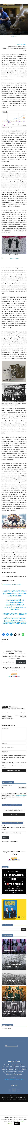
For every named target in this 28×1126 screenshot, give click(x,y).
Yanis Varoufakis (21, 44)
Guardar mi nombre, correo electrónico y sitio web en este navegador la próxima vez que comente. (14, 757)
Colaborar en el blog (6, 1075)
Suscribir (5, 837)
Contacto (14, 1075)
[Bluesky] (18, 1066)
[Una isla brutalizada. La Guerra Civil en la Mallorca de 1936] (14, 938)
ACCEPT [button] (17, 1123)
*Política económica (13, 706)
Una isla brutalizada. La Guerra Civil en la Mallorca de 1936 (13, 941)
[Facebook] (9, 1066)
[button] (2, 2)
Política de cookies (22, 1075)
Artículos (6, 5)
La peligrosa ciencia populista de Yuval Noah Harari (13, 973)
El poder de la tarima (9, 927)
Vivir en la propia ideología (14, 614)
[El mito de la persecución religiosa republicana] (14, 985)
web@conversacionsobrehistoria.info (14, 1055)
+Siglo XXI (13, 708)
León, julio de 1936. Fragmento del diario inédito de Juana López (7, 716)
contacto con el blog (21, 795)
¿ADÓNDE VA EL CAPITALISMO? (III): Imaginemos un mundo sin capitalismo (15, 593)
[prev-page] (3, 996)
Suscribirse (21, 662)
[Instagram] (14, 1066)
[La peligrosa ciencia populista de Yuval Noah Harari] (14, 969)
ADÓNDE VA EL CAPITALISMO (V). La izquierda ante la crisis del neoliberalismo (14, 620)
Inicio (2, 5)
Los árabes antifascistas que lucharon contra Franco (12, 957)
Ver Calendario (22, 787)
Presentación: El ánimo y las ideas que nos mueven (13, 1073)
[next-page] (5, 996)
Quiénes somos (13, 1072)
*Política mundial (6, 708)
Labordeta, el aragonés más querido (20, 715)
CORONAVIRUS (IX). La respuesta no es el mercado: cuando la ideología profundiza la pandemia (15, 605)
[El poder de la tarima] (14, 922)
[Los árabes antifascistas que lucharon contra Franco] (14, 954)
